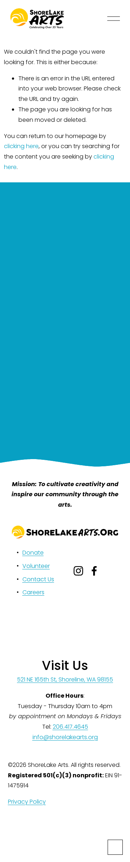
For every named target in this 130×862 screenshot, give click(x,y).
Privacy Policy (27, 801)
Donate (33, 552)
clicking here (21, 146)
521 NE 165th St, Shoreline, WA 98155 (65, 679)
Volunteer (36, 566)
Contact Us (38, 579)
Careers (33, 592)
